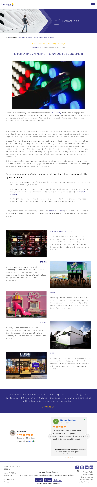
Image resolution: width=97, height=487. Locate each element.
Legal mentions (87, 474)
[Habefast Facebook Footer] (77, 467)
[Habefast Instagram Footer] (82, 467)
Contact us (48, 406)
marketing (57, 113)
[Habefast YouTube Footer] (91, 467)
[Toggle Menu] (92, 4)
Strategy (61, 43)
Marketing (13, 37)
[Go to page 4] (72, 457)
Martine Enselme (68, 420)
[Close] (78, 471)
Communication (38, 43)
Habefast (21, 431)
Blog (7, 37)
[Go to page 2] (68, 457)
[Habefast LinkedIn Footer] (87, 467)
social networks (56, 211)
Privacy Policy (88, 472)
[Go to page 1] (67, 457)
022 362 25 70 (9, 479)
